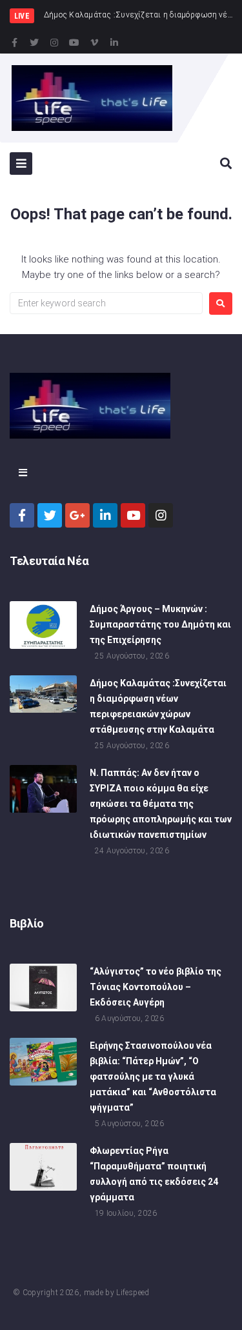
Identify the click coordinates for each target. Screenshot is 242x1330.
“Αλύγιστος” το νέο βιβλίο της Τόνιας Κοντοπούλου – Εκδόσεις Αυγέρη (155, 986)
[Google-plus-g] (77, 515)
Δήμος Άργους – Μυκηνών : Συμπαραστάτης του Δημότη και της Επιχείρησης (160, 624)
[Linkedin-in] (114, 42)
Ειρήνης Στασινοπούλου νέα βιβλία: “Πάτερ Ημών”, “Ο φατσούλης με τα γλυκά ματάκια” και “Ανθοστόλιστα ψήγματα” (153, 1076)
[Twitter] (34, 42)
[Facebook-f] (14, 42)
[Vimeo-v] (94, 42)
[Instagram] (54, 42)
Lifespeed (132, 1292)
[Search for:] (106, 303)
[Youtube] (74, 42)
